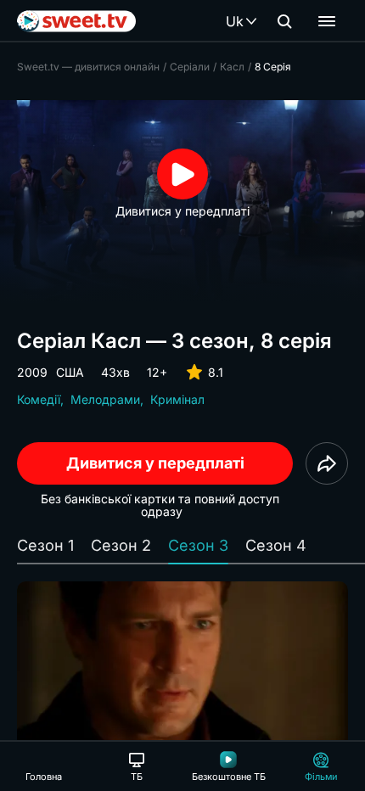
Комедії (38, 399)
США (70, 372)
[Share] (327, 463)
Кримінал (177, 399)
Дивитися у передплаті (155, 463)
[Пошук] (284, 21)
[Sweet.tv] (76, 21)
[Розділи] (327, 21)
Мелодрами (105, 399)
